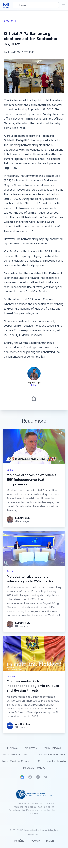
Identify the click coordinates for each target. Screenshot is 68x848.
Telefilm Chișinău (55, 761)
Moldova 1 (13, 748)
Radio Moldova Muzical (51, 754)
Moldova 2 (31, 748)
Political (11, 676)
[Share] (34, 398)
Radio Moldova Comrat (16, 761)
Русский (35, 840)
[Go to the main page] (6, 5)
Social (10, 469)
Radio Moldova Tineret (17, 754)
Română (19, 840)
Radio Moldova (52, 748)
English (49, 840)
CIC (38, 761)
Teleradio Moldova (34, 767)
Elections (10, 20)
